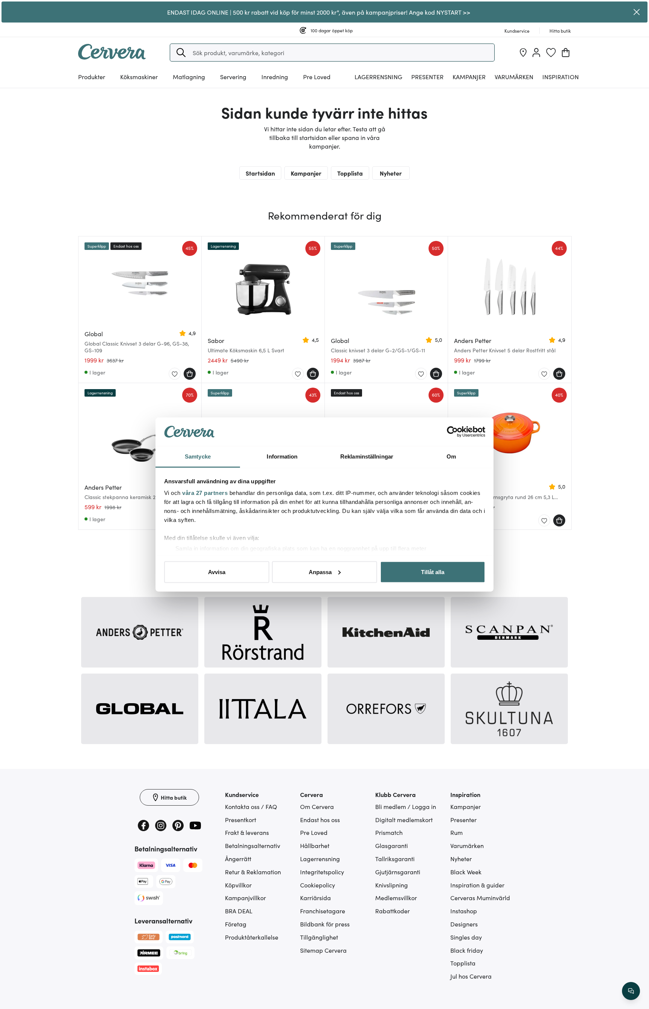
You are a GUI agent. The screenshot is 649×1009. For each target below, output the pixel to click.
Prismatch (389, 832)
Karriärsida (315, 897)
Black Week (465, 872)
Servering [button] (233, 76)
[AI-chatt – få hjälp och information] (631, 991)
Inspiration (560, 76)
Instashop (463, 911)
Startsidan (260, 173)
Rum (456, 832)
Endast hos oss (320, 819)
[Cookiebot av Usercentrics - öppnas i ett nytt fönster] (452, 432)
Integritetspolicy (322, 872)
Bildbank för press (325, 924)
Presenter (463, 819)
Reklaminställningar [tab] (366, 456)
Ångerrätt (238, 858)
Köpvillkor (238, 885)
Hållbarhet (314, 845)
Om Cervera (317, 806)
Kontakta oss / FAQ (251, 806)
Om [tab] (451, 456)
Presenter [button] (427, 76)
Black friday (466, 950)
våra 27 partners (205, 493)
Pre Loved (317, 76)
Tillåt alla (432, 571)
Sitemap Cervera (323, 950)
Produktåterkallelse (251, 937)
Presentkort (240, 819)
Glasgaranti (391, 845)
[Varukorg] (565, 52)
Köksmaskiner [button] (139, 76)
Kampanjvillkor (245, 897)
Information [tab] (282, 456)
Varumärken (514, 76)
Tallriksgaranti (395, 858)
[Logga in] (536, 52)
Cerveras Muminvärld (480, 897)
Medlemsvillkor (396, 897)
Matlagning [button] (189, 76)
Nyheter (391, 173)
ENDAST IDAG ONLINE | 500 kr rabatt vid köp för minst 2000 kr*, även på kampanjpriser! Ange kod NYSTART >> (318, 12)
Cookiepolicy (317, 885)
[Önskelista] (551, 52)
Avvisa (216, 571)
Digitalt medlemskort (404, 819)
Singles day (466, 937)
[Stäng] (636, 12)
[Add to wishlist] (175, 374)
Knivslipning (391, 885)
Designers (464, 924)
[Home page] (112, 57)
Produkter (91, 76)
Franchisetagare (322, 911)
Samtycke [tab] (198, 456)
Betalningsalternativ (252, 845)
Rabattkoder (392, 911)
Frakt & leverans (247, 832)
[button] (181, 52)
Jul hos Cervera (471, 976)
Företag (235, 924)
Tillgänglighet (319, 937)
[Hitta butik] (523, 52)
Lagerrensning (378, 76)
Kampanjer (469, 76)
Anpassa (320, 571)
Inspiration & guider (477, 885)
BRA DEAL (238, 911)
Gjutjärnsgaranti (397, 872)
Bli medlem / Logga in (405, 806)
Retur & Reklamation (253, 872)
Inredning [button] (274, 76)
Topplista (350, 173)
